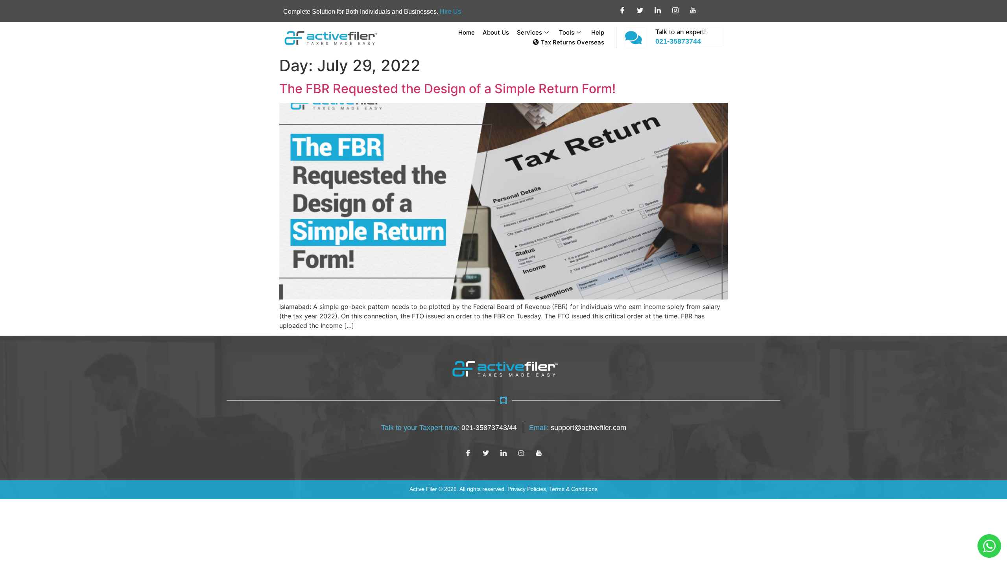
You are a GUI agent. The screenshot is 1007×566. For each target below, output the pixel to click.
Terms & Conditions (573, 489)
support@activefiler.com (588, 428)
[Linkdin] (503, 453)
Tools (566, 32)
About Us (496, 32)
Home (466, 32)
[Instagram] (521, 453)
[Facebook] (468, 453)
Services (529, 32)
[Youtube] (539, 453)
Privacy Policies (526, 489)
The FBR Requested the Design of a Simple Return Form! (447, 88)
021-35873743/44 (489, 428)
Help (597, 32)
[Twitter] (486, 453)
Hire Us (450, 11)
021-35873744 (678, 41)
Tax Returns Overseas (572, 42)
